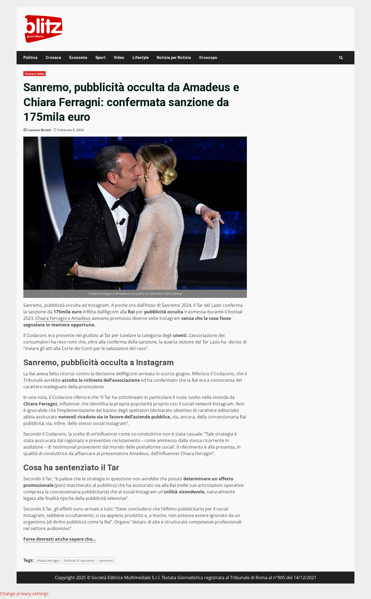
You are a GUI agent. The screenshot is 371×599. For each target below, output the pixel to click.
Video (119, 57)
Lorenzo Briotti (39, 130)
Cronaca (53, 57)
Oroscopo (208, 57)
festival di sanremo (79, 560)
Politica (30, 57)
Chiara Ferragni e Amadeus (63, 318)
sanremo (106, 560)
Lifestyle (141, 57)
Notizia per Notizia (174, 57)
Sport (100, 57)
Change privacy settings (24, 594)
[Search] (341, 57)
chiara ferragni (48, 560)
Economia (78, 57)
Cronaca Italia (34, 73)
